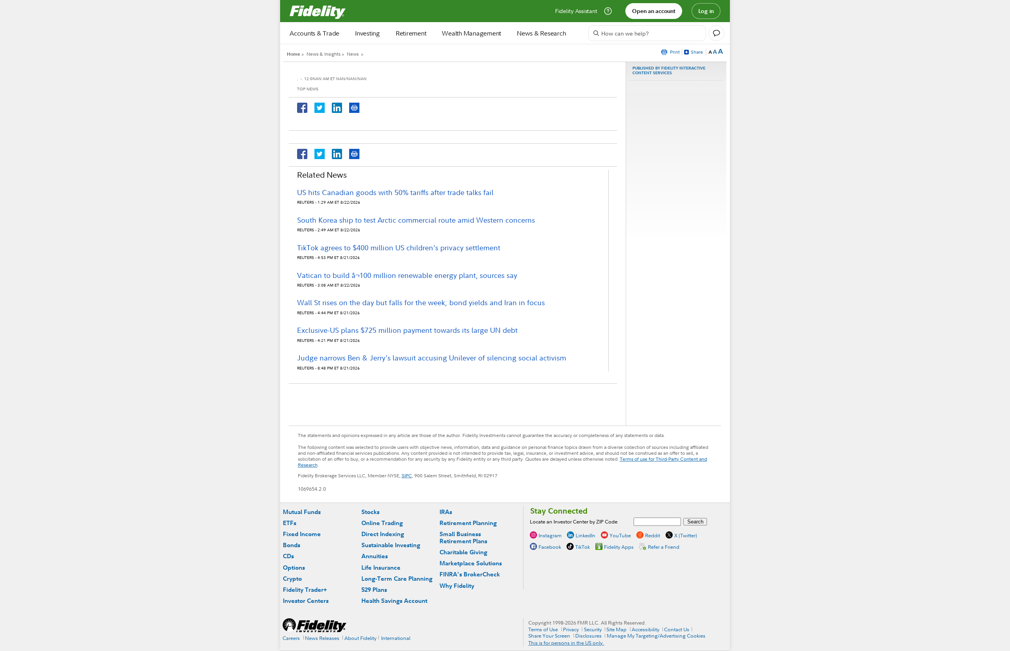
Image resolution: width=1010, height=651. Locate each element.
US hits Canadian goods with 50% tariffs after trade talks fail (395, 192)
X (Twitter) (685, 535)
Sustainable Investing (390, 545)
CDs (288, 556)
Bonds (291, 545)
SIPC (407, 475)
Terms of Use (543, 629)
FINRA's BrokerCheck (470, 574)
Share (697, 52)
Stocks (370, 512)
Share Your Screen (549, 635)
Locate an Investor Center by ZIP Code (573, 521)
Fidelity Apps (619, 546)
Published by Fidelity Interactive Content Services (668, 70)
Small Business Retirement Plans (463, 537)
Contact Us (676, 629)
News (353, 54)
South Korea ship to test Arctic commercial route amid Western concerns (416, 220)
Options (294, 567)
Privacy (571, 629)
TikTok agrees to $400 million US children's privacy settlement (398, 247)
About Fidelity (360, 638)
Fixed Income (302, 534)
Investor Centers (306, 600)
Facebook (550, 546)
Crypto (292, 578)
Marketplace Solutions (471, 563)
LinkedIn (585, 535)
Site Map (616, 629)
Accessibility (645, 629)
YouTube (620, 535)
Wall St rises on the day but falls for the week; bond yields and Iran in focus (421, 302)
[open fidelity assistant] (716, 33)
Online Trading (382, 523)
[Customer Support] (608, 11)
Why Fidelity (457, 585)
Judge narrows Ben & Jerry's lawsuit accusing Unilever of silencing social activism (431, 357)
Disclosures (588, 635)
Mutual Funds (302, 512)
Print (675, 52)
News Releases (322, 638)
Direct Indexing (382, 534)
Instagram (550, 535)
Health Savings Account (394, 600)
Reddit (652, 535)
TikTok (582, 546)
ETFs (289, 523)
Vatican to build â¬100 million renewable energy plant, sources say (407, 275)
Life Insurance (380, 567)
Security (593, 629)
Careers (291, 638)
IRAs (446, 512)
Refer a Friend (663, 546)
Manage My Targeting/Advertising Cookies (656, 635)
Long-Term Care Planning (396, 578)
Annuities (374, 556)
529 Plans (374, 589)
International (395, 638)
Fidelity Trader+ (305, 589)
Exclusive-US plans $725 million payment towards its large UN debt (407, 330)
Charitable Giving (463, 552)
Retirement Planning (468, 523)
